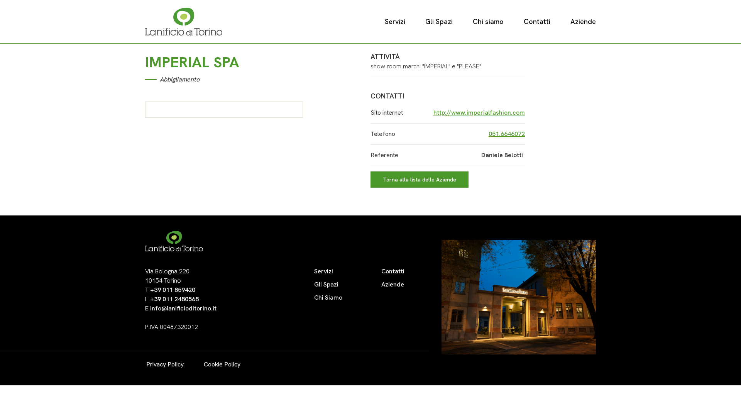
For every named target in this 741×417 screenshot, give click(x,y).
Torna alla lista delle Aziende (419, 179)
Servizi (395, 21)
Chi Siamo (328, 297)
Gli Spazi (439, 21)
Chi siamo (488, 21)
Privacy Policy (165, 364)
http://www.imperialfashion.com (479, 112)
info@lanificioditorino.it (183, 308)
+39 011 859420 (172, 290)
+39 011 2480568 (174, 299)
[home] (183, 22)
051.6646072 (507, 134)
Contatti (537, 21)
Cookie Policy (222, 364)
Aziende (583, 21)
